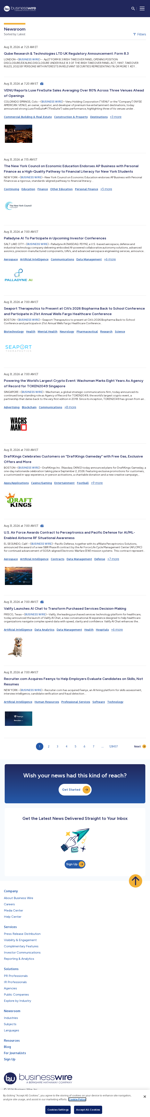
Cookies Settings (58, 1109)
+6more (110, 259)
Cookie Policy (77, 1099)
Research (106, 331)
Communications (62, 259)
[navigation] (142, 8)
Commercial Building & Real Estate (28, 117)
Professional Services (75, 701)
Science (120, 331)
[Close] (145, 1096)
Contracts (57, 559)
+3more (115, 117)
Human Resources (47, 701)
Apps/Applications (16, 483)
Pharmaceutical (87, 331)
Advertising (12, 407)
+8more (70, 407)
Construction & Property (71, 117)
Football (83, 483)
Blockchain (29, 407)
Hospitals (102, 629)
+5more (106, 189)
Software (98, 701)
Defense (99, 559)
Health (30, 331)
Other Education (61, 189)
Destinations (99, 117)
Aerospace (11, 259)
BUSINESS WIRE (29, 59)
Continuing (11, 189)
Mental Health (47, 331)
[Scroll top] (135, 881)
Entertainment (64, 483)
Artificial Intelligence (34, 259)
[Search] (133, 8)
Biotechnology (14, 331)
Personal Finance (86, 189)
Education (28, 189)
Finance (43, 189)
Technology (115, 701)
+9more (97, 483)
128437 (113, 746)
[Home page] (20, 8)
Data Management (89, 259)
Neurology (67, 331)
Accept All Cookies (88, 1109)
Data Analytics (44, 629)
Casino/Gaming (41, 483)
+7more (113, 559)
